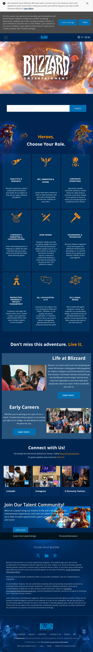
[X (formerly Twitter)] (75, 481)
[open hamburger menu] (6, 37)
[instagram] (55, 556)
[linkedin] (46, 556)
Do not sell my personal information (54, 642)
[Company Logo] (44, 37)
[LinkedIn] (17, 481)
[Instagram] (46, 481)
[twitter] (38, 556)
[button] (68, 22)
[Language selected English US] (80, 37)
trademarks (20, 638)
